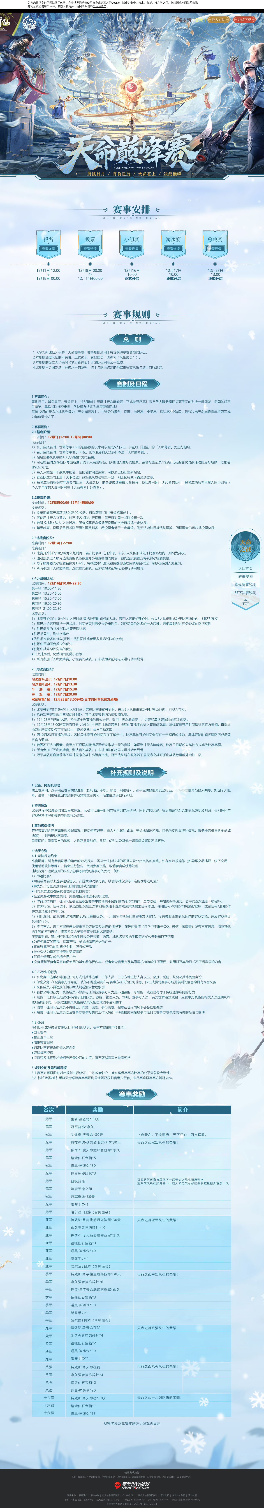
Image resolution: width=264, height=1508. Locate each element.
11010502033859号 (191, 1499)
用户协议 (95, 1495)
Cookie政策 (127, 1495)
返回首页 (245, 568)
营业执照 (192, 1495)
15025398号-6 (162, 1499)
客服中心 (71, 1495)
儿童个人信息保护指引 (147, 1495)
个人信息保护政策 (110, 1495)
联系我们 (83, 1495)
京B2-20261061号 (136, 1499)
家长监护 (165, 1495)
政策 (99, 6)
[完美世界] (132, 1491)
